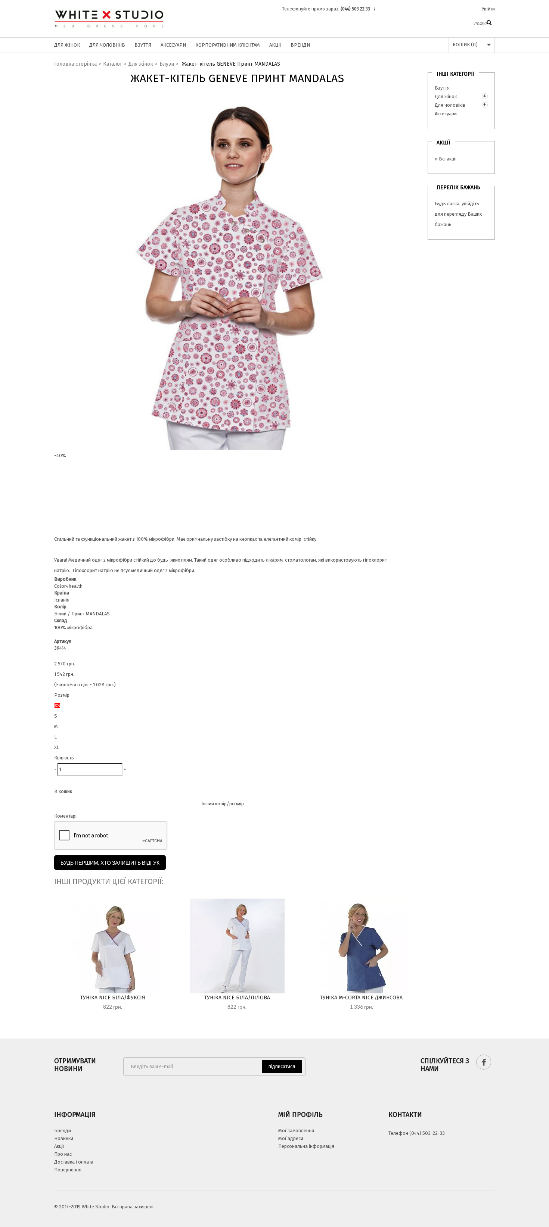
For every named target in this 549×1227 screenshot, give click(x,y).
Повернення (67, 1170)
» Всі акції (446, 159)
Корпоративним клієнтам (227, 45)
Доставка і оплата (73, 1162)
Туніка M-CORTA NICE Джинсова (361, 998)
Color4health (68, 586)
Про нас (63, 1154)
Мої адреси (290, 1138)
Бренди (300, 45)
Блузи (166, 64)
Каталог (112, 64)
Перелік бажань (458, 187)
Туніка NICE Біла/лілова (237, 998)
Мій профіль (300, 1115)
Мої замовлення (296, 1130)
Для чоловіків (107, 45)
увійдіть (470, 203)
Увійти (488, 9)
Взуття (142, 45)
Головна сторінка (75, 64)
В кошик (63, 791)
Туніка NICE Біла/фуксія (112, 998)
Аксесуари (173, 45)
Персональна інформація (306, 1146)
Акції (275, 45)
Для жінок (67, 45)
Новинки (63, 1138)
